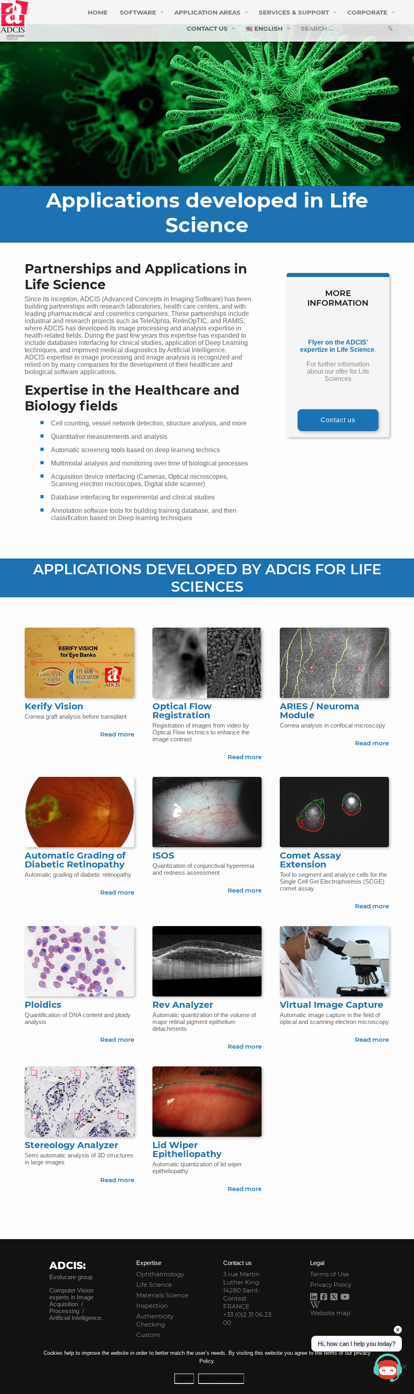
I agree (184, 1378)
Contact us (338, 420)
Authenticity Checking (154, 1320)
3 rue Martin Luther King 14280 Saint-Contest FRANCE (241, 1290)
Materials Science (162, 1295)
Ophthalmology (160, 1274)
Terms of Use (329, 1274)
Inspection (152, 1305)
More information (221, 1378)
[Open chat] (388, 1368)
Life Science (154, 1284)
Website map (330, 1313)
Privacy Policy (330, 1284)
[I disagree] (404, 1366)
